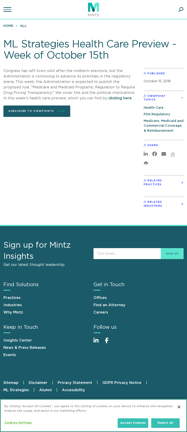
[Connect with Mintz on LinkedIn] (98, 343)
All (23, 26)
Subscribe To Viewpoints (31, 111)
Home (8, 26)
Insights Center (17, 340)
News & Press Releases (24, 348)
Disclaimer (38, 383)
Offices (100, 298)
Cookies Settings (18, 422)
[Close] (179, 407)
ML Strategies (16, 390)
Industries (12, 305)
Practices (12, 298)
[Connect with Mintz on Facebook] (109, 343)
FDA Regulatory (157, 114)
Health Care (154, 107)
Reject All (165, 423)
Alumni (45, 390)
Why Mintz (13, 312)
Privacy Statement (75, 383)
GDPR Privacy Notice (121, 383)
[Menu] (8, 9)
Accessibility (73, 390)
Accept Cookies (133, 423)
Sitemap (10, 383)
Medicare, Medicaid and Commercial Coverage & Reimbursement (164, 125)
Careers (101, 312)
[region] (93, 415)
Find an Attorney (109, 305)
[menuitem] (9, 25)
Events (9, 355)
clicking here (120, 98)
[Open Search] (181, 9)
